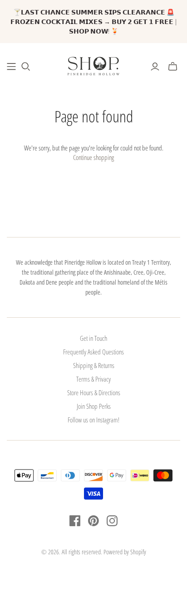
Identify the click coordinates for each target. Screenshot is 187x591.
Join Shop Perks (94, 406)
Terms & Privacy (93, 378)
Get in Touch (93, 338)
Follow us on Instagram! (93, 419)
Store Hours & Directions (93, 392)
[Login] (155, 67)
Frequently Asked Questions (93, 351)
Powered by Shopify (124, 551)
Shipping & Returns (93, 365)
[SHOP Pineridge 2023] (11, 66)
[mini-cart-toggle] (172, 67)
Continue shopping (93, 157)
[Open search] (25, 66)
